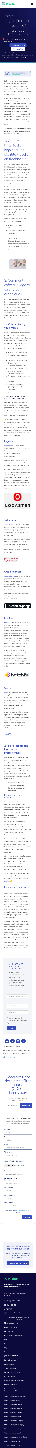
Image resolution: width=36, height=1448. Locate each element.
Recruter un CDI (9, 1364)
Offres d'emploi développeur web (15, 1396)
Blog (5, 1348)
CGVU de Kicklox (21, 1211)
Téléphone (8, 1152)
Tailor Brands (9, 524)
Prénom (7, 1129)
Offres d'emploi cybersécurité (13, 1404)
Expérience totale (10, 1179)
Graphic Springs (10, 576)
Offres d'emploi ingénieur (12, 1441)
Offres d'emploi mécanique (12, 1417)
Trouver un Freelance (11, 1368)
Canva (6, 692)
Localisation (8, 1171)
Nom (6, 1137)
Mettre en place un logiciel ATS (14, 1380)
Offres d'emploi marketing (12, 1429)
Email (6, 1144)
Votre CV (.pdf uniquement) (14, 1161)
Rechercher (26, 1105)
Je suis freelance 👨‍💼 (15, 1018)
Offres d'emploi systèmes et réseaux (16, 1437)
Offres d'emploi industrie (12, 1400)
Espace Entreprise (10, 1360)
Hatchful (7, 622)
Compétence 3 (9, 1203)
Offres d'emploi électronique (13, 1408)
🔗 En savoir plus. (9, 1057)
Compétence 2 (9, 1195)
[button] (32, 3)
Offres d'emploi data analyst (13, 1412)
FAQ (5, 1343)
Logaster (7, 446)
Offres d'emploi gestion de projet (14, 1425)
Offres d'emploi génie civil (12, 1433)
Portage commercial (10, 1376)
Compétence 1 (9, 1187)
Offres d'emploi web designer (13, 1421)
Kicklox (6, 881)
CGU (5, 1339)
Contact (6, 1352)
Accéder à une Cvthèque (12, 1372)
